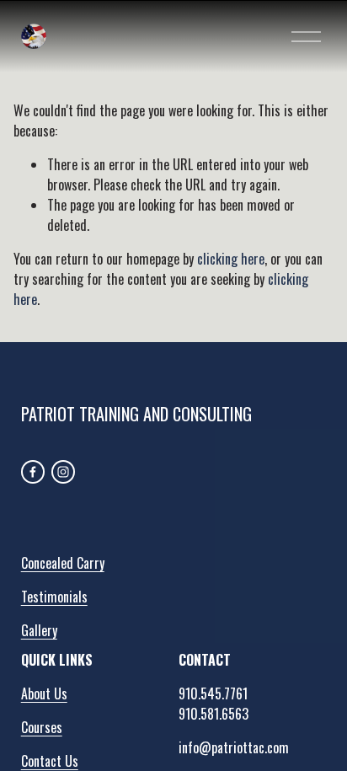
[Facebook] (33, 472)
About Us (44, 693)
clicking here (230, 259)
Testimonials (54, 596)
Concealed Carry (62, 563)
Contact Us (49, 761)
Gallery (39, 630)
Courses (41, 727)
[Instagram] (63, 472)
